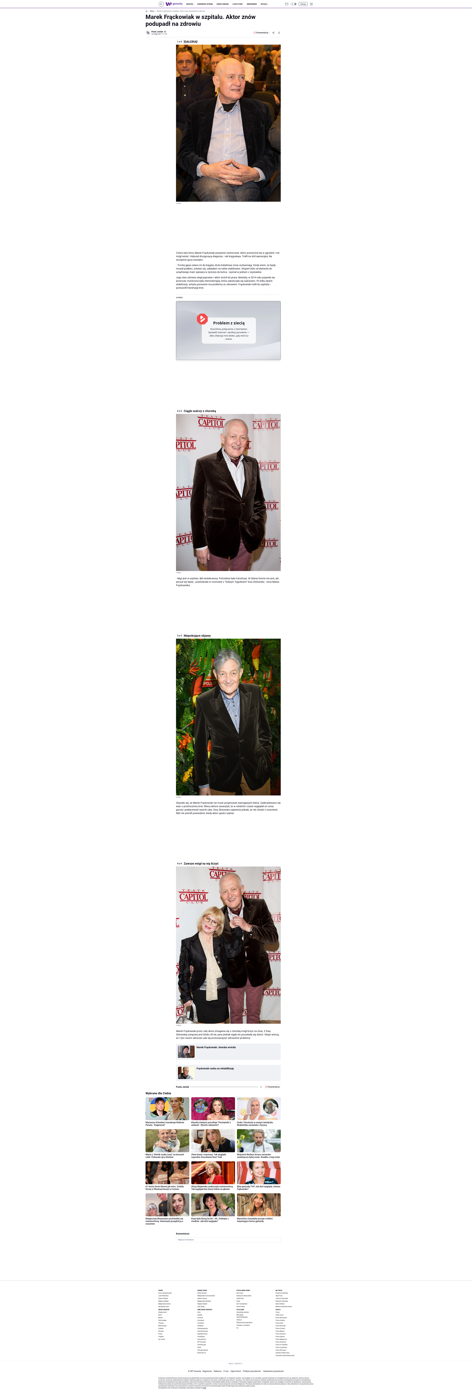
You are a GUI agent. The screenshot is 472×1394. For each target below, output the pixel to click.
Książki (199, 1315)
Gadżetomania (202, 1334)
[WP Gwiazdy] (176, 4)
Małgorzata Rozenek (204, 1301)
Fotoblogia (201, 1336)
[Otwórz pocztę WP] (287, 4)
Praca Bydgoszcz (281, 1339)
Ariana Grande (163, 1298)
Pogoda (161, 1336)
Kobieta (160, 1328)
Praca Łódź (279, 1323)
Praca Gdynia (280, 1336)
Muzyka (189, 4)
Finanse (161, 1323)
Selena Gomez (202, 1298)
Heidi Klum (240, 1298)
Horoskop (200, 1320)
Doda (238, 1301)
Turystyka (200, 1323)
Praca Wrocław (281, 1326)
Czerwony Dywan (205, 4)
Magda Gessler (202, 1304)
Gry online (161, 1339)
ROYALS (264, 4)
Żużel (199, 1347)
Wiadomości (162, 1312)
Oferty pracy (280, 1315)
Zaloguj (303, 4)
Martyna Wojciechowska (284, 1306)
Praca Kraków (280, 1320)
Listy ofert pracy (281, 1350)
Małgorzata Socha (164, 1304)
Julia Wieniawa (163, 1296)
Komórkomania (202, 1331)
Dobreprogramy (202, 1328)
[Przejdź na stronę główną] (161, 6)
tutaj (204, 1388)
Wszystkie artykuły (242, 1312)
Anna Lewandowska (165, 1293)
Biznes (160, 1317)
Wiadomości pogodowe (244, 1322)
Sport (160, 1315)
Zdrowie (161, 1331)
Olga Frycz (279, 1296)
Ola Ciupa (239, 1293)
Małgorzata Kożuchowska (206, 1296)
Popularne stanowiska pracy (285, 1355)
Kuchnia (200, 1317)
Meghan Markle (163, 1301)
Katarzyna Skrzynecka (243, 1296)
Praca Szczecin (281, 1334)
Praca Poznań (280, 1328)
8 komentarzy (262, 32)
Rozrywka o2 (201, 1353)
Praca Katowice (281, 1342)
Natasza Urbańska (282, 1301)
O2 (237, 1328)
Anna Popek (240, 1306)
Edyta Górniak (202, 1293)
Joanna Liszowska (282, 1298)
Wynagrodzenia (202, 1350)
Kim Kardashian (241, 1304)
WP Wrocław (201, 1342)
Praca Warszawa (281, 1317)
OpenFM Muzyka (242, 1317)
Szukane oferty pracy (282, 1353)
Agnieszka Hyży (163, 1306)
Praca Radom (280, 1331)
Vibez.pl (239, 1320)
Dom (199, 1312)
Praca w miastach (282, 1345)
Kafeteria (200, 1326)
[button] (294, 4)
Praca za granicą (281, 1347)
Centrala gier (201, 1345)
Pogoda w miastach (243, 1325)
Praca (160, 1334)
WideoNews (252, 4)
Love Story (238, 4)
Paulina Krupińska (282, 1293)
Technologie (162, 1320)
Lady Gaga (201, 1306)
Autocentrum (201, 1339)
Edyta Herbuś (280, 1304)
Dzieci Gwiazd (223, 4)
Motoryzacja (162, 1326)
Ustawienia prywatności (273, 1371)
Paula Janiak (157, 31)
